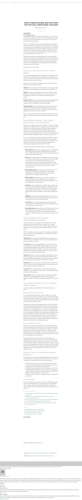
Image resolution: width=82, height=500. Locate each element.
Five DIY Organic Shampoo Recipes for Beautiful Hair (37, 401)
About (40, 462)
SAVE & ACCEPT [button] (4, 499)
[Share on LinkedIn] (26, 33)
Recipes (55, 453)
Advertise (48, 462)
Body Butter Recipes (34, 456)
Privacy (57, 462)
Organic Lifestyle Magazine (6, 1)
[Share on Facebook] (23, 33)
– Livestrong (33, 412)
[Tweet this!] (24, 33)
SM (24, 454)
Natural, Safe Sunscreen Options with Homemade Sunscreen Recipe (40, 403)
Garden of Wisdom (33, 414)
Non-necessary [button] (3, 493)
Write (44, 462)
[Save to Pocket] (28, 33)
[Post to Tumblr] (27, 33)
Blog (31, 453)
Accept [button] (55, 467)
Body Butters (41, 456)
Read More (59, 467)
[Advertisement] (41, 431)
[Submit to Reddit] (29, 33)
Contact (52, 462)
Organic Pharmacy (49, 453)
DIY (45, 456)
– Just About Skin (34, 409)
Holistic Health (35, 453)
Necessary (3, 486)
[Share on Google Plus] (25, 33)
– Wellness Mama (35, 411)
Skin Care (52, 456)
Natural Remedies (42, 453)
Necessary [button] (2, 485)
